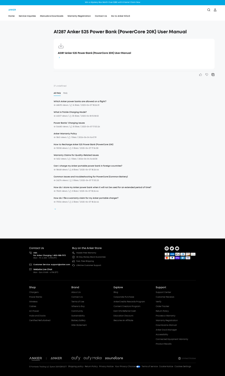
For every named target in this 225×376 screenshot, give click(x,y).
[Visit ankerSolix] (66, 358)
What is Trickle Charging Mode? (70, 112)
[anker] (12, 9)
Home (11, 16)
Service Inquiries (27, 16)
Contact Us (101, 16)
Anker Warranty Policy (65, 133)
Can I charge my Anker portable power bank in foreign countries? (88, 165)
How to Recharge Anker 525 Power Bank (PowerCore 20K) (83, 144)
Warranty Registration (79, 16)
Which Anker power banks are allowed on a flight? (80, 101)
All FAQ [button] (57, 93)
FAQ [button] (65, 93)
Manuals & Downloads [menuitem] (51, 16)
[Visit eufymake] (92, 358)
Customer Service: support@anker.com (51, 264)
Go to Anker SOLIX (120, 16)
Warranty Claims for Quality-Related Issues (76, 155)
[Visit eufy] (75, 358)
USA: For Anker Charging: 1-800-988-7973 (49, 254)
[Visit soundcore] (114, 358)
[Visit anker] (56, 358)
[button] (27, 30)
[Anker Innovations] (35, 358)
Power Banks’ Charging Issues (69, 123)
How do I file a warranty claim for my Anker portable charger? (86, 198)
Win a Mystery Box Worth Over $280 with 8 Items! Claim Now (112, 2)
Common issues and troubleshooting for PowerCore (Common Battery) (91, 176)
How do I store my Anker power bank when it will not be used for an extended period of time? (102, 187)
